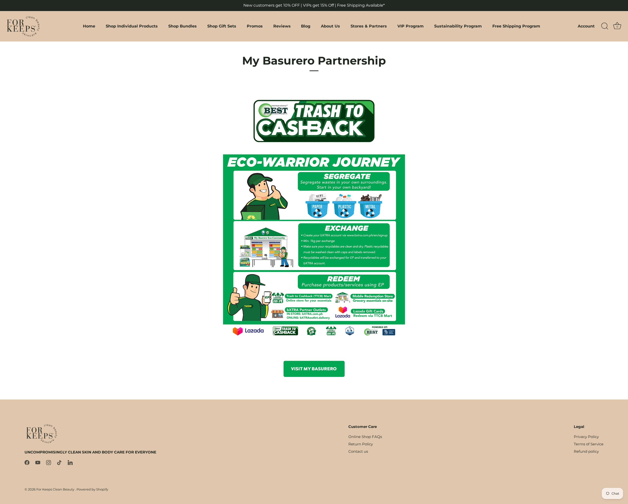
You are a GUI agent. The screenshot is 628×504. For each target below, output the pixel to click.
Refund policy (586, 451)
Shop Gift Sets (221, 26)
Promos (255, 26)
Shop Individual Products (132, 26)
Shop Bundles (182, 26)
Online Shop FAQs (365, 436)
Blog (305, 26)
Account (586, 26)
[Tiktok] (59, 462)
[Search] (604, 26)
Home (89, 26)
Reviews (282, 26)
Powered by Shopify (92, 489)
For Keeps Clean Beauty (55, 489)
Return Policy (360, 444)
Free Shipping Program (516, 26)
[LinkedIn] (70, 462)
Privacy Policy (586, 436)
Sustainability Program (458, 26)
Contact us (358, 451)
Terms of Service (588, 444)
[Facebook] (27, 462)
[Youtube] (37, 462)
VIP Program (410, 26)
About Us (330, 26)
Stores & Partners (369, 26)
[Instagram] (48, 462)
